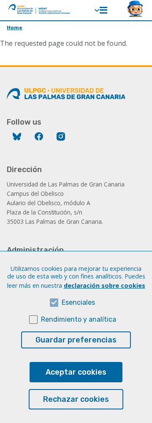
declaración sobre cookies (104, 285)
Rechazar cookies (76, 399)
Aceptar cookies (76, 372)
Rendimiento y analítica (78, 319)
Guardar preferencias (76, 340)
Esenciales (78, 302)
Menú (103, 10)
